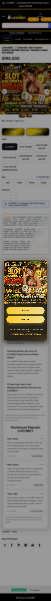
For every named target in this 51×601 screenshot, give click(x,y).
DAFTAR (25, 319)
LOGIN (25, 311)
